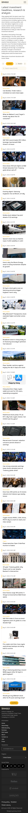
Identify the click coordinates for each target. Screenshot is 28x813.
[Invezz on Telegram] (7, 766)
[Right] (24, 63)
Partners (4, 730)
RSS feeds (5, 732)
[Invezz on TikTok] (22, 766)
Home (3, 723)
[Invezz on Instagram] (19, 766)
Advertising (5, 725)
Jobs (3, 739)
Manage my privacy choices (14, 811)
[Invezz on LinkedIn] (15, 766)
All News (9, 63)
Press (3, 741)
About (3, 734)
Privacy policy (6, 802)
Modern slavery (6, 805)
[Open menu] (25, 2)
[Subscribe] (24, 748)
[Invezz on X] (3, 766)
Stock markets (22, 63)
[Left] (3, 63)
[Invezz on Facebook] (11, 766)
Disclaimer (14, 802)
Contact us (5, 737)
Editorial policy (6, 728)
